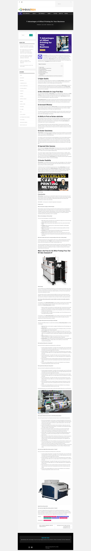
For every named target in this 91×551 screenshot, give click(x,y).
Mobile (21, 101)
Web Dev (51, 539)
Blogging (22, 77)
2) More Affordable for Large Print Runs (45, 68)
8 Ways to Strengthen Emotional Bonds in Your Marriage (25, 61)
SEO (21, 111)
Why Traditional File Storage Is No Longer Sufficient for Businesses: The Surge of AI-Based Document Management (26, 51)
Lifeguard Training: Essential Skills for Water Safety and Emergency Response (26, 56)
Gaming (49, 13)
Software (55, 539)
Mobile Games (68, 539)
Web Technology (42, 13)
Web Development (23, 122)
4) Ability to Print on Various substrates (45, 70)
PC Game (21, 109)
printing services (43, 99)
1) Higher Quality (41, 67)
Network (22, 106)
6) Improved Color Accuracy (43, 72)
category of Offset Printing (63, 516)
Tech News (55, 13)
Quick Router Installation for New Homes (26, 66)
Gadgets (34, 13)
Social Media (22, 114)
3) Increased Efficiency (42, 69)
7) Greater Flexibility (42, 73)
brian (52, 24)
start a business (65, 120)
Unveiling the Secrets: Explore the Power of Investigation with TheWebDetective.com (63, 526)
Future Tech (36, 539)
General (21, 96)
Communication (23, 83)
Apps (21, 75)
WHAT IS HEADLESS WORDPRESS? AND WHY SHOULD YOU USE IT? (46, 526)
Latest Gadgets (31, 539)
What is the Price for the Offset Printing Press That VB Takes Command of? (50, 75)
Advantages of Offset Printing (50, 516)
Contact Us (61, 13)
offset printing (52, 61)
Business (66, 13)
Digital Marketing (26, 13)
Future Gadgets (23, 88)
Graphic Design (23, 98)
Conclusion (41, 74)
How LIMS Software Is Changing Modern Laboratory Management (27, 46)
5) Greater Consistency (42, 71)
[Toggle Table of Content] (61, 66)
